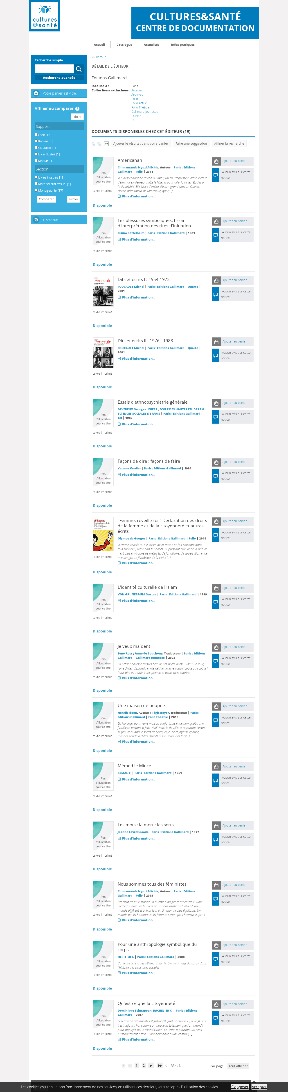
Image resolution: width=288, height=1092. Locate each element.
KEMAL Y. (124, 773)
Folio (134, 99)
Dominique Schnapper (134, 1010)
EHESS (152, 409)
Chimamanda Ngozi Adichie (138, 167)
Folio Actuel (139, 103)
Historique (50, 220)
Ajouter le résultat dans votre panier (140, 143)
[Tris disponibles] (106, 143)
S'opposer (240, 1086)
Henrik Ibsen (127, 713)
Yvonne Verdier (129, 468)
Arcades (137, 90)
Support (43, 126)
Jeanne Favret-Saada (133, 832)
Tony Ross (125, 653)
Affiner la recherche (229, 143)
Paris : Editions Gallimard (166, 233)
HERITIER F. (126, 957)
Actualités (151, 44)
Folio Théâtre (140, 107)
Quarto (136, 116)
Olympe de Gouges (131, 538)
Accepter (259, 1086)
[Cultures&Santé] (44, 15)
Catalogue (124, 44)
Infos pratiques (183, 44)
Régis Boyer (160, 713)
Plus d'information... (138, 196)
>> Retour (99, 57)
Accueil (99, 44)
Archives (137, 94)
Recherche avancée (59, 77)
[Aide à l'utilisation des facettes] (77, 109)
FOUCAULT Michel (131, 287)
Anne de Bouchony (148, 653)
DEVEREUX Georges (132, 409)
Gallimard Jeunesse (144, 111)
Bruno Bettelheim (131, 233)
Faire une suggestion (191, 143)
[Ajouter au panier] (216, 161)
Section (42, 169)
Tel (133, 120)
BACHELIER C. (163, 1010)
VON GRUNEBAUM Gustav (137, 594)
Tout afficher (238, 1066)
